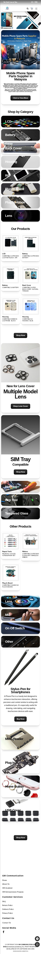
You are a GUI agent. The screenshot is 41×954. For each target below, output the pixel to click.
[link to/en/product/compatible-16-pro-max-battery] (30, 243)
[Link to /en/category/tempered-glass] (20, 513)
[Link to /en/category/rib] (20, 175)
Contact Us (6, 923)
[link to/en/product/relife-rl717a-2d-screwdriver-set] (10, 541)
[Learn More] (20, 67)
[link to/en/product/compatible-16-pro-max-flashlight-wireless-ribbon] (30, 541)
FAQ (4, 901)
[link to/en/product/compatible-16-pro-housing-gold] (10, 306)
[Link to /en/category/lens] (20, 216)
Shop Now (20, 335)
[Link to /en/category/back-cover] (20, 148)
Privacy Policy (7, 913)
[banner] (20, 110)
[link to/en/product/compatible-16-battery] (10, 274)
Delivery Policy (8, 909)
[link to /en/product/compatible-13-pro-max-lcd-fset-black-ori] (10, 243)
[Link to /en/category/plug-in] (20, 189)
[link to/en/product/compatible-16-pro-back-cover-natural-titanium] (30, 274)
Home (4, 880)
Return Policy (7, 905)
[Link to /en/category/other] (20, 641)
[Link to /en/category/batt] (20, 135)
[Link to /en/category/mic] (20, 615)
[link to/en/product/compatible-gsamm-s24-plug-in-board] (10, 572)
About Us (5, 884)
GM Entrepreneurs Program (12, 892)
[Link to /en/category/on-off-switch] (20, 628)
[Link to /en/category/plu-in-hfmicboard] (20, 202)
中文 (36, 2)
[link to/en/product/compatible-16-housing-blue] (30, 306)
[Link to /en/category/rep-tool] (20, 500)
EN (32, 2)
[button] (20, 67)
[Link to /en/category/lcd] (20, 121)
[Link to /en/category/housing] (20, 161)
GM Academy (7, 888)
